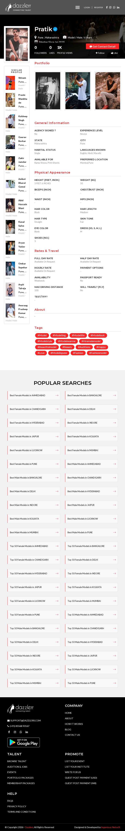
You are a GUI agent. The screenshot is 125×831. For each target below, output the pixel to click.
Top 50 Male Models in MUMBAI (25, 683)
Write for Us (73, 772)
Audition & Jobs (17, 766)
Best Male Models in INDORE (24, 505)
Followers (41, 49)
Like (115, 52)
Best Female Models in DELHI (81, 409)
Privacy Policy (16, 806)
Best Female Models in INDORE (82, 422)
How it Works (74, 724)
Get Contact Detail (103, 46)
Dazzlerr (29, 827)
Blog (68, 729)
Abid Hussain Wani (22, 204)
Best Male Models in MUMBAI (24, 532)
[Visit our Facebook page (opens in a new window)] (107, 7)
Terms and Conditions (21, 811)
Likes (52, 49)
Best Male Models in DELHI (22, 491)
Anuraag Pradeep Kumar (23, 309)
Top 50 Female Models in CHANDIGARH (29, 559)
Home (68, 712)
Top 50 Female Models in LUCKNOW (27, 601)
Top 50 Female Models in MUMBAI (84, 601)
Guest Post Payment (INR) (80, 783)
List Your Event (75, 761)
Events (11, 772)
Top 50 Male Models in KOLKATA (26, 669)
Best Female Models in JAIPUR (24, 436)
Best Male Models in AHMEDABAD (84, 464)
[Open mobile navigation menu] (78, 7)
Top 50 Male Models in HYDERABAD (85, 642)
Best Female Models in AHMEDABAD (27, 395)
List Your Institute (77, 766)
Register (98, 7)
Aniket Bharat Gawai (22, 183)
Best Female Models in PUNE (23, 464)
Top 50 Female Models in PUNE (25, 614)
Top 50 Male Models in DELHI (24, 642)
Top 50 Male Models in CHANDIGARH (86, 628)
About (69, 718)
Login (87, 7)
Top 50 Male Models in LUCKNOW (84, 669)
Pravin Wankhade (22, 99)
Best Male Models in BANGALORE (26, 477)
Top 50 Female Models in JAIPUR (26, 587)
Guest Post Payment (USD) (81, 777)
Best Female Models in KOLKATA (83, 436)
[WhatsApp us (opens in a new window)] (114, 7)
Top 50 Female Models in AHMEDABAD (29, 546)
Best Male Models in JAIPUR (81, 505)
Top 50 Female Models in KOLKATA (85, 587)
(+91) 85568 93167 (19, 726)
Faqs (10, 800)
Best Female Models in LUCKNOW (26, 450)
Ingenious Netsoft (110, 827)
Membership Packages (21, 783)
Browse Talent (16, 761)
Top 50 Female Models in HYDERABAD (28, 573)
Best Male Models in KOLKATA (24, 518)
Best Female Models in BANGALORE (85, 395)
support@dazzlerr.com (25, 720)
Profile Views (64, 49)
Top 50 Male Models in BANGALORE (27, 628)
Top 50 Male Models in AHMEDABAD (86, 614)
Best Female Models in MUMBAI (83, 450)
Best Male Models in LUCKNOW (83, 518)
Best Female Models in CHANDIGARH (28, 409)
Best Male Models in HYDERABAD (84, 491)
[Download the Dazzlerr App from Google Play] (23, 742)
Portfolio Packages (20, 777)
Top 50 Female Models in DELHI (83, 559)
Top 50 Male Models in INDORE (25, 655)
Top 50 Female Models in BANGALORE (86, 546)
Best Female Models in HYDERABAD (27, 422)
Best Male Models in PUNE (80, 532)
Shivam (22, 77)
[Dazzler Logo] (18, 7)
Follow (100, 52)
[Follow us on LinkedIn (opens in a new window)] (118, 7)
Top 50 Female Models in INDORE (84, 573)
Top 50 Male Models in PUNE (81, 683)
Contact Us (72, 734)
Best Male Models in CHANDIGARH (84, 477)
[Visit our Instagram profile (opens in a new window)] (110, 7)
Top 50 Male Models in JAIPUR (82, 655)
